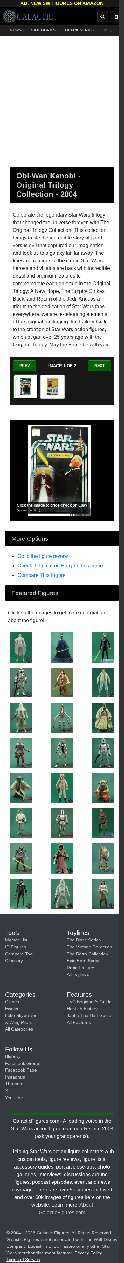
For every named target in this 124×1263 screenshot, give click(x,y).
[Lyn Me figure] (62, 752)
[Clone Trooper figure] (103, 752)
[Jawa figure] (62, 858)
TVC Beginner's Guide (89, 1001)
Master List (16, 939)
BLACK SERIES (79, 30)
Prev (24, 366)
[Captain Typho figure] (21, 752)
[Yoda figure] (21, 787)
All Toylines (78, 974)
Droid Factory (80, 967)
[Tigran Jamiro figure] (62, 787)
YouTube (14, 1097)
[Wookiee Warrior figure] (103, 858)
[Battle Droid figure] (103, 822)
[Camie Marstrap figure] (103, 893)
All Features (79, 1022)
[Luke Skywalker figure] (103, 646)
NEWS (15, 30)
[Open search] (102, 16)
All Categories (19, 1028)
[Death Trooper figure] (21, 893)
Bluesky (13, 1056)
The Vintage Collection (89, 946)
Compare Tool (19, 953)
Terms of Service (23, 1259)
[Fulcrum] (116, 8)
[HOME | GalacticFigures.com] (29, 16)
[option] (26, 387)
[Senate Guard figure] (62, 646)
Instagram (15, 1076)
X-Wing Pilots (18, 1022)
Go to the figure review (42, 556)
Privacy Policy (88, 1252)
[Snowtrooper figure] (21, 717)
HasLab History (82, 1008)
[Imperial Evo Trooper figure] (21, 682)
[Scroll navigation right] (111, 30)
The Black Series (84, 939)
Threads (13, 1083)
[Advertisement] (62, 100)
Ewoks (11, 1008)
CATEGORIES (43, 30)
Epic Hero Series (83, 960)
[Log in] (115, 16)
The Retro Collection (87, 953)
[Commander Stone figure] (62, 822)
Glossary (14, 960)
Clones (12, 1001)
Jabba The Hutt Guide (89, 1015)
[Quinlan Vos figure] (62, 682)
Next (99, 366)
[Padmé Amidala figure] (21, 646)
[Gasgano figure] (62, 717)
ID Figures (15, 946)
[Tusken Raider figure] (103, 717)
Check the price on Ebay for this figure (60, 565)
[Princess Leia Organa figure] (103, 682)
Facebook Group (22, 1063)
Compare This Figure (41, 575)
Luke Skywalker (21, 1015)
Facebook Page (21, 1069)
